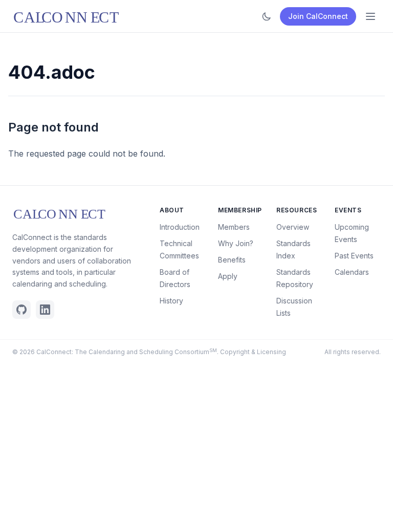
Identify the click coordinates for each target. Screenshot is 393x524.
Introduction (180, 227)
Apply (227, 276)
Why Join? (235, 243)
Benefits (232, 259)
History (171, 300)
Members (234, 227)
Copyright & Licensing (253, 352)
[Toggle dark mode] (266, 16)
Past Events (354, 255)
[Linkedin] (45, 309)
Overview (292, 227)
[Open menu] (370, 16)
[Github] (21, 309)
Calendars (352, 272)
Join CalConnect (318, 16)
